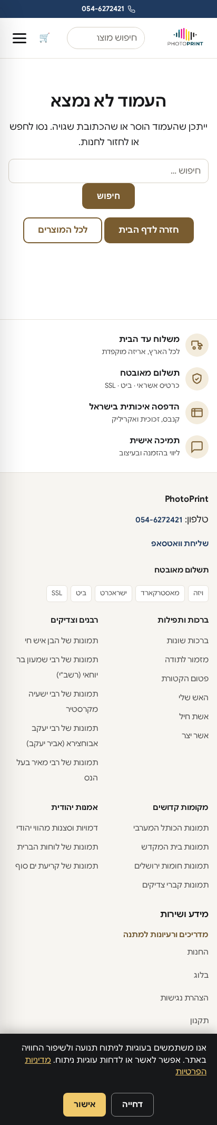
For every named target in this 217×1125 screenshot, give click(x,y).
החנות (198, 952)
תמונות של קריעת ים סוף (56, 866)
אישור (84, 1104)
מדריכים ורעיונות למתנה (166, 934)
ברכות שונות (187, 640)
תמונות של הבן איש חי (61, 640)
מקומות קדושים (181, 807)
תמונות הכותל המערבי (171, 828)
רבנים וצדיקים (74, 620)
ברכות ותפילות (183, 620)
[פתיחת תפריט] (19, 38)
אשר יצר (195, 735)
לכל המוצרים (62, 230)
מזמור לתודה (187, 659)
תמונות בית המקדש (175, 847)
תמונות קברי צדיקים (175, 885)
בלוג (201, 975)
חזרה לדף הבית (149, 230)
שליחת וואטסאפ (180, 543)
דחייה (132, 1104)
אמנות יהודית (74, 807)
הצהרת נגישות (184, 998)
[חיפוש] (74, 38)
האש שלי (194, 697)
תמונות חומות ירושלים (171, 866)
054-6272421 (103, 8)
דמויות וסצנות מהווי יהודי (57, 828)
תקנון (199, 1020)
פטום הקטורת (185, 678)
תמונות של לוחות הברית (57, 847)
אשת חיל (194, 716)
